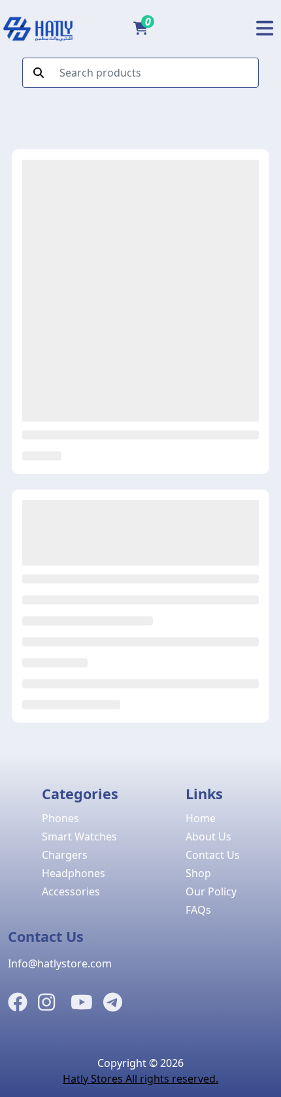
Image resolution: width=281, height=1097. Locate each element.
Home (201, 818)
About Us (208, 836)
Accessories (71, 891)
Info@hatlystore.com (60, 963)
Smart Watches (79, 836)
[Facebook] (17, 1003)
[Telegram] (112, 1003)
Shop (198, 873)
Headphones (73, 873)
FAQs (198, 910)
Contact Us (213, 855)
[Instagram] (46, 1003)
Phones (60, 818)
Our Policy (211, 891)
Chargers (65, 855)
